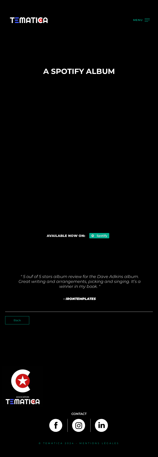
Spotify (101, 236)
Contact (79, 414)
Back (17, 320)
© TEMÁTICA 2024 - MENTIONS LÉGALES (79, 443)
